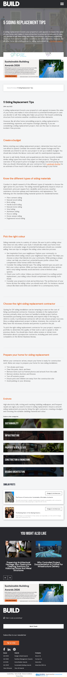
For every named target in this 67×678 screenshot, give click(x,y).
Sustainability (11, 423)
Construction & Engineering (17, 459)
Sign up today (11, 643)
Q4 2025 (6, 665)
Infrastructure (12, 435)
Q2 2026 (6, 659)
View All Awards (19, 668)
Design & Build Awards (21, 656)
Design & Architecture (15, 472)
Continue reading (56, 41)
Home (8, 88)
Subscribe (38, 662)
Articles (14, 88)
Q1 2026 (5, 662)
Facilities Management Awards (24, 659)
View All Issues (7, 668)
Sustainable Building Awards (23, 665)
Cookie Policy (10, 674)
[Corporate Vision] (48, 54)
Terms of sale (18, 674)
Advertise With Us (40, 665)
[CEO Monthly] (18, 54)
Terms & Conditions (27, 674)
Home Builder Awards (21, 662)
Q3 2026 (6, 656)
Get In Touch (33, 626)
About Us (38, 656)
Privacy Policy (19, 676)
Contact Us (38, 659)
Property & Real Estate (15, 447)
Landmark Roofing (53, 164)
